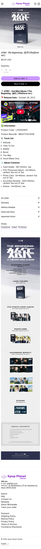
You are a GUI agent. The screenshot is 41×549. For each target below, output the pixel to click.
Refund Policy (7, 519)
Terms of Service (9, 524)
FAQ (3, 496)
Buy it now (19, 84)
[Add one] (10, 70)
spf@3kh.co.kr (12, 483)
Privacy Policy (7, 521)
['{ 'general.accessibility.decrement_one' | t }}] (1, 70)
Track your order (9, 507)
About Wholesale (9, 504)
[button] (35, 4)
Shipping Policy (8, 516)
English (4, 544)
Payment (5, 513)
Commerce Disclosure (11, 527)
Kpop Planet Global (15, 539)
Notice (4, 494)
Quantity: (5, 66)
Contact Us (6, 499)
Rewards (5, 502)
